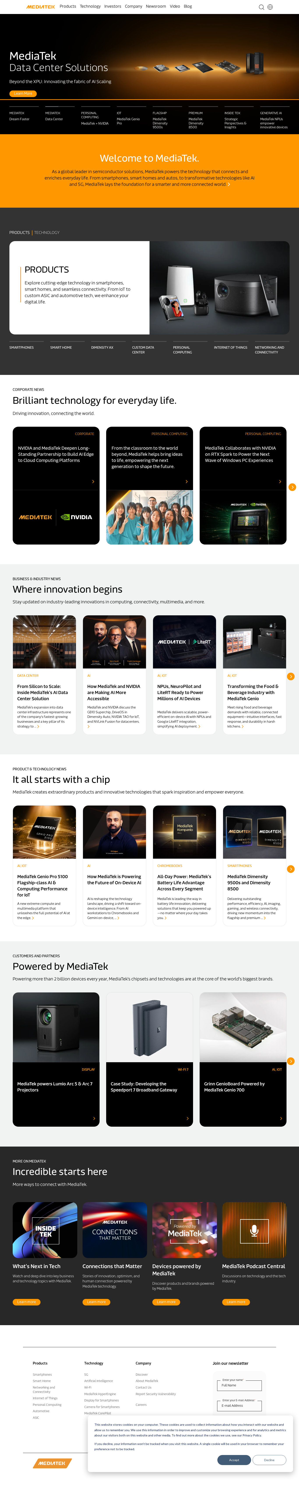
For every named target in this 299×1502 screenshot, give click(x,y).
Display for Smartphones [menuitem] (101, 1400)
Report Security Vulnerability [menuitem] (156, 1394)
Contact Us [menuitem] (143, 1387)
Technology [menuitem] (90, 7)
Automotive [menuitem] (41, 1411)
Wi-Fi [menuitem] (87, 1387)
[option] (149, 74)
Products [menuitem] (68, 7)
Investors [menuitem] (112, 7)
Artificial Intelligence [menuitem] (98, 1381)
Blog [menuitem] (188, 7)
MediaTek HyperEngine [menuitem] (100, 1394)
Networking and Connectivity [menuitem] (44, 1390)
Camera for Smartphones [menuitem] (102, 1407)
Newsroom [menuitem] (156, 7)
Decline (269, 1460)
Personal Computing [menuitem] (47, 1405)
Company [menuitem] (133, 7)
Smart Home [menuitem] (42, 1381)
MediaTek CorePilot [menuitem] (97, 1413)
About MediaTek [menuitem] (147, 1381)
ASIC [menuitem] (36, 1418)
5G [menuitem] (86, 1375)
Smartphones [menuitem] (42, 1375)
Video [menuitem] (175, 7)
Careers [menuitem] (141, 1405)
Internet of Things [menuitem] (45, 1398)
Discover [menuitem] (142, 1375)
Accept (234, 1460)
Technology (47, 233)
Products (19, 233)
